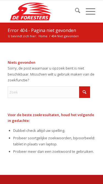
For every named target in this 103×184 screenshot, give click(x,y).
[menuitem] (74, 11)
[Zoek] (74, 11)
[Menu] (87, 11)
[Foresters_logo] (43, 11)
